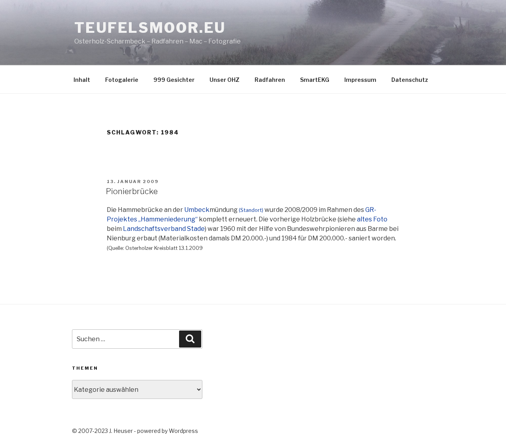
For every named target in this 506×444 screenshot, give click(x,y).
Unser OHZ (225, 79)
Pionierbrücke (132, 191)
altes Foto (372, 219)
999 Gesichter (173, 79)
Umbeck (197, 209)
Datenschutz (409, 79)
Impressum (360, 79)
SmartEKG (314, 79)
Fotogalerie (121, 79)
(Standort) (251, 210)
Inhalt (82, 79)
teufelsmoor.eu (150, 27)
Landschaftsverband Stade (164, 228)
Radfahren (270, 79)
